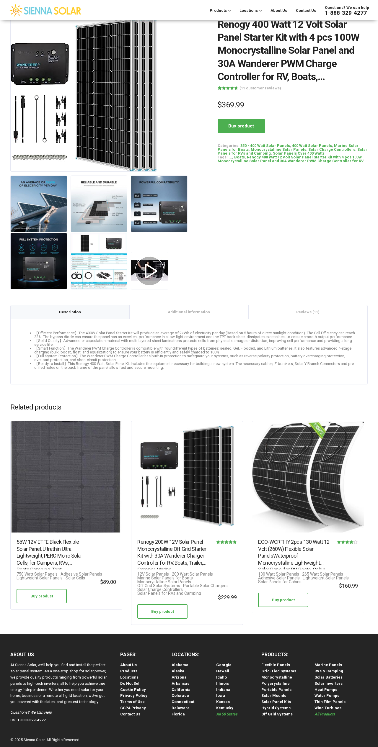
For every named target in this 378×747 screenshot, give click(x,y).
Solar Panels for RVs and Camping (169, 593)
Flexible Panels (275, 665)
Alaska (178, 671)
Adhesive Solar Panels (81, 574)
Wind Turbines (328, 708)
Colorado (180, 695)
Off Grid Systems (277, 714)
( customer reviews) (260, 88)
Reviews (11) (308, 312)
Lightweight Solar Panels (40, 578)
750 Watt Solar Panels (37, 574)
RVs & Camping (329, 671)
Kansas (223, 702)
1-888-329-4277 (346, 13)
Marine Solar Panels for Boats (165, 578)
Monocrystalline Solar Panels (278, 149)
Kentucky (224, 708)
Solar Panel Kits (276, 702)
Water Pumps (327, 695)
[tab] (70, 312)
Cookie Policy (133, 689)
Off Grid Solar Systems (158, 586)
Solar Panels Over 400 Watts (299, 153)
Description (70, 312)
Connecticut (183, 702)
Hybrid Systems (276, 708)
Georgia (224, 665)
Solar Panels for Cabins (280, 582)
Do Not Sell (130, 683)
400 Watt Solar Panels (312, 145)
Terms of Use (132, 702)
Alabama (180, 665)
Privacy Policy (133, 695)
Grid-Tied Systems (278, 671)
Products (218, 10)
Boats (239, 157)
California (181, 689)
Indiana (223, 689)
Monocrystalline (276, 677)
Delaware (181, 708)
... (230, 157)
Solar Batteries (329, 677)
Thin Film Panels (330, 702)
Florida (178, 714)
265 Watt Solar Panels (322, 574)
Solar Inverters (329, 683)
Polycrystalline (275, 683)
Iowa (220, 695)
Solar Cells (75, 578)
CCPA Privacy (133, 708)
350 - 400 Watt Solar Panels (265, 145)
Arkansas (180, 683)
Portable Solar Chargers (205, 586)
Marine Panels (328, 665)
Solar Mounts (273, 695)
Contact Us (306, 10)
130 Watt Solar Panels (278, 574)
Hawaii (222, 671)
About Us (279, 10)
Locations (248, 10)
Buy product (241, 126)
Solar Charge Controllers (331, 149)
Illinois (222, 683)
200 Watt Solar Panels (192, 574)
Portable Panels (276, 689)
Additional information (189, 312)
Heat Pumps (326, 689)
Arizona (179, 677)
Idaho (221, 677)
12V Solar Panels (153, 574)
